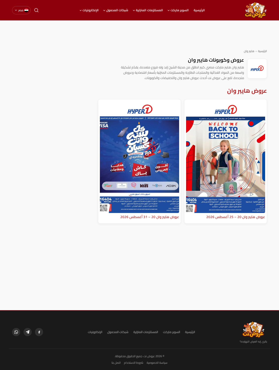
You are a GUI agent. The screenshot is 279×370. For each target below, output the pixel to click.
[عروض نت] (253, 330)
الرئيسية (199, 10)
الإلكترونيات (91, 10)
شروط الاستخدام (133, 362)
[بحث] (36, 10)
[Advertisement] (139, 34)
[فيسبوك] (39, 332)
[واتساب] (16, 332)
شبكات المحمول (117, 10)
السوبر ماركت (180, 10)
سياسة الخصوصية (157, 362)
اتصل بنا (116, 362)
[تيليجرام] (27, 332)
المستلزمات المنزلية (149, 10)
